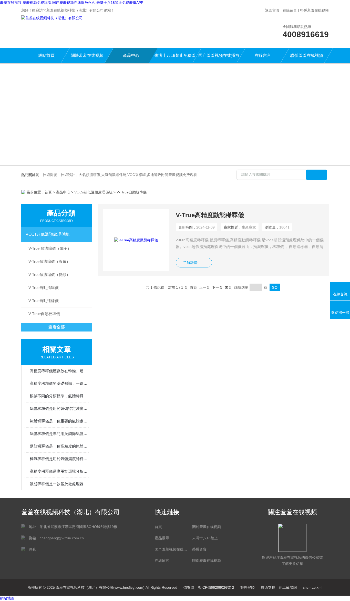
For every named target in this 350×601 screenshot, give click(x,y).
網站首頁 (46, 55)
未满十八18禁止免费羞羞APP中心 (175, 58)
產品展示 (162, 538)
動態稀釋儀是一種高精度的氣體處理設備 (59, 446)
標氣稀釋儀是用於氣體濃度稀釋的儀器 (59, 459)
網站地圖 (7, 598)
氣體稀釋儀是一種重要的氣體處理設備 (59, 421)
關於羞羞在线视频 (87, 55)
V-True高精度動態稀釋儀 (210, 215)
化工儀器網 (288, 587)
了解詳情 (190, 263)
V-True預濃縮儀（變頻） (49, 274)
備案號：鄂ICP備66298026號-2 (208, 587)
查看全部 (56, 327)
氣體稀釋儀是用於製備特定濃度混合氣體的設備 (59, 408)
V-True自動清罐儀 (43, 287)
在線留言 (290, 10)
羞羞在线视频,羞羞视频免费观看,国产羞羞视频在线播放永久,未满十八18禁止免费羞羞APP (71, 3)
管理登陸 (247, 587)
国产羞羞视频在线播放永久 (218, 58)
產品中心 (131, 55)
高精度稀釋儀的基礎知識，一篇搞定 (59, 383)
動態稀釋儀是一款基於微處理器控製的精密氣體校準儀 (59, 484)
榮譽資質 (199, 549)
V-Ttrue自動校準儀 (44, 314)
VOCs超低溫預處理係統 (93, 192)
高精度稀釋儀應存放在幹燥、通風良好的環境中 (59, 371)
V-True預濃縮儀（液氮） (49, 261)
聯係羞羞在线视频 (314, 10)
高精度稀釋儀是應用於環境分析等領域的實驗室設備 (59, 471)
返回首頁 (272, 10)
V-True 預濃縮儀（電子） (49, 248)
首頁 (48, 192)
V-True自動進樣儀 (43, 300)
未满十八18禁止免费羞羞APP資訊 (208, 538)
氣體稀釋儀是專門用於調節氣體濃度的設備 (59, 433)
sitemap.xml (312, 587)
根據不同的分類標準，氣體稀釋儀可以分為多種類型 (59, 396)
